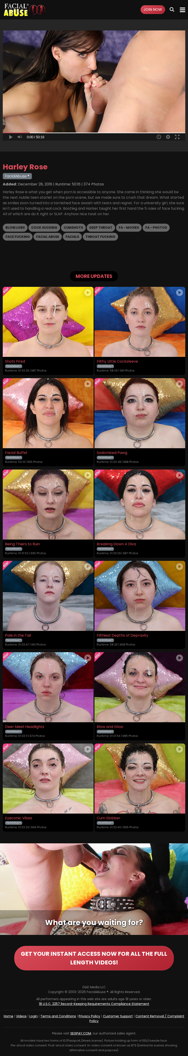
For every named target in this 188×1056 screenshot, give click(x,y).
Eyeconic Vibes (18, 818)
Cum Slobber (108, 818)
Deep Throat (100, 227)
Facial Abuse (47, 236)
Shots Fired (15, 361)
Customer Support (118, 1016)
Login (33, 1016)
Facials (72, 236)
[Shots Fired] (48, 322)
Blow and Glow (110, 727)
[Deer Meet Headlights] (48, 687)
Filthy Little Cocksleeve (117, 361)
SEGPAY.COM (80, 1033)
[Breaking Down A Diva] (139, 505)
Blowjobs (15, 227)
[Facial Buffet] (48, 413)
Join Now (153, 9)
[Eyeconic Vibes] (48, 779)
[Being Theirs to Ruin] (48, 505)
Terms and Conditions (58, 1016)
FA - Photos (156, 227)
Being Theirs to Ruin (22, 544)
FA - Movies (129, 227)
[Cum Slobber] (139, 779)
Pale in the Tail (18, 635)
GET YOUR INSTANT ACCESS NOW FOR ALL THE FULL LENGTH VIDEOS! (94, 958)
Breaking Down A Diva (116, 544)
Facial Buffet (16, 453)
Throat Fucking (100, 236)
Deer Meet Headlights (24, 727)
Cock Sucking (44, 227)
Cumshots (73, 227)
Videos (21, 1016)
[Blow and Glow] (139, 687)
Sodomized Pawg (112, 453)
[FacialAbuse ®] (24, 9)
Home (8, 1016)
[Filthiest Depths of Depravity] (139, 596)
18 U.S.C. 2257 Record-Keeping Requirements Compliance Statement (94, 1004)
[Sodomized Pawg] (139, 413)
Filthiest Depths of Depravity (122, 635)
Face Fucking (18, 236)
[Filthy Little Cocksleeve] (139, 322)
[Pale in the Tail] (48, 596)
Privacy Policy (89, 1016)
